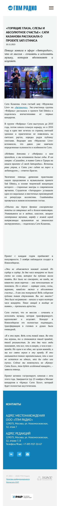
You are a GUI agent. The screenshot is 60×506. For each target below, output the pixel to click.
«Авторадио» (21, 107)
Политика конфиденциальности (18, 479)
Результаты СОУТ (12, 482)
